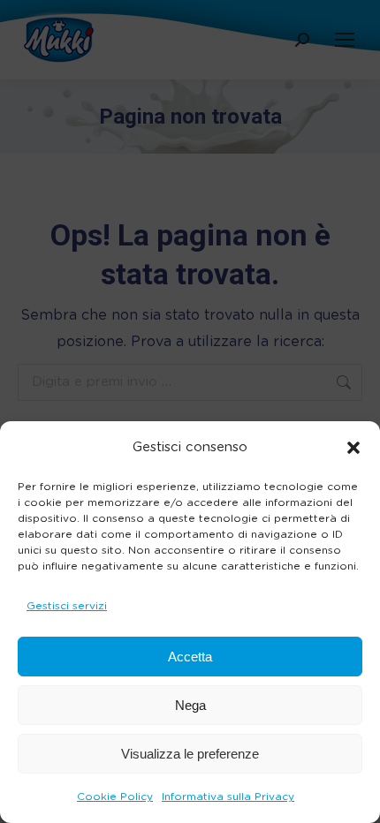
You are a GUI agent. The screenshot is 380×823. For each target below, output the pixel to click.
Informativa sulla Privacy (228, 796)
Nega (190, 705)
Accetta (190, 656)
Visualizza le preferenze (190, 753)
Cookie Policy (115, 796)
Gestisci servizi (67, 605)
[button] (353, 448)
